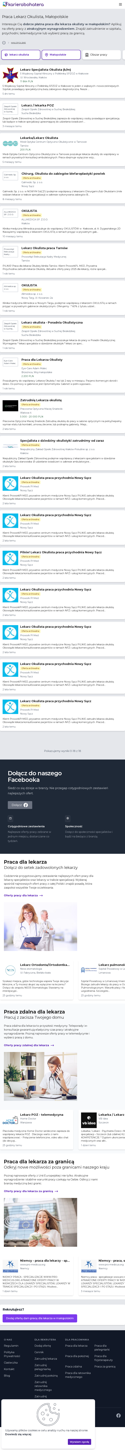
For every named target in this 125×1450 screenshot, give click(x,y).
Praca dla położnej (77, 1356)
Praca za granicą (104, 1366)
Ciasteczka (11, 1362)
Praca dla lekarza (76, 1345)
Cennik (39, 1352)
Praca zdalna (73, 1366)
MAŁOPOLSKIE (18, 42)
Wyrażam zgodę (79, 1441)
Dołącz (17, 805)
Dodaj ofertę (43, 1345)
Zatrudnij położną (46, 1375)
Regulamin (11, 1345)
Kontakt (9, 1369)
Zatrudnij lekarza (46, 1358)
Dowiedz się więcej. (18, 1434)
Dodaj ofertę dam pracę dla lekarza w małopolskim (40, 1318)
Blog (7, 1375)
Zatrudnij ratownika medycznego (43, 1386)
